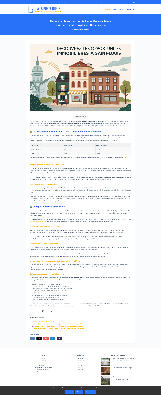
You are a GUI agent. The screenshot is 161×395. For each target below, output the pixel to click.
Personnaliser (90, 392)
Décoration (80, 361)
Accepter (69, 392)
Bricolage (80, 358)
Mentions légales (76, 2)
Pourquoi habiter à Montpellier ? (43, 322)
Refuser (79, 392)
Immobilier (108, 9)
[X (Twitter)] (39, 338)
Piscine (129, 9)
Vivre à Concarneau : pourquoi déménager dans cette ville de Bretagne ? (57, 324)
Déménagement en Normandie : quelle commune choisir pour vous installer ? (58, 328)
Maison (121, 9)
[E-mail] (59, 338)
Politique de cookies (43, 369)
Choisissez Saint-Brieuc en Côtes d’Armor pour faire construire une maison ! (58, 326)
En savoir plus (104, 388)
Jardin (115, 9)
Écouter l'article (81, 117)
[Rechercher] (134, 9)
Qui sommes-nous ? (98, 2)
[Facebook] (134, 2)
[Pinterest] (46, 338)
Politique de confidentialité (43, 367)
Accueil (60, 2)
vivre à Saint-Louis (101, 138)
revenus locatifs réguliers (38, 221)
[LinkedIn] (52, 338)
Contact (66, 2)
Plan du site (87, 2)
